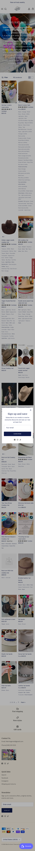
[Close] (30, 410)
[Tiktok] (20, 439)
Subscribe (17, 434)
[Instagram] (17, 439)
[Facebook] (14, 439)
